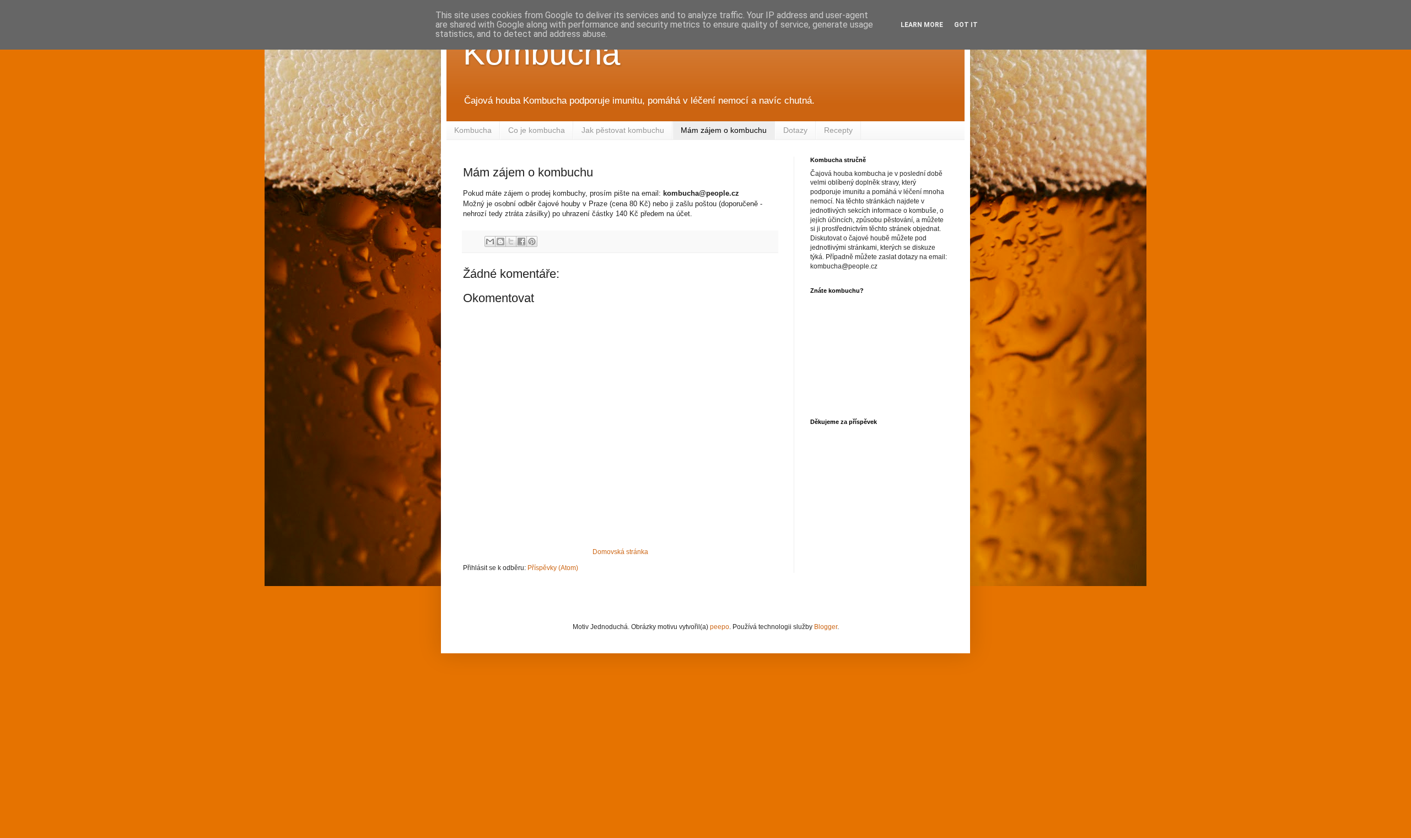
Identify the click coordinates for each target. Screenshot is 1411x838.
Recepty (838, 130)
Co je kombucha (536, 130)
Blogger (825, 627)
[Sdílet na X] (510, 241)
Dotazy (795, 130)
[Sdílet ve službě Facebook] (521, 241)
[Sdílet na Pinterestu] (531, 241)
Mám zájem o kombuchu (724, 130)
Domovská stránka (620, 552)
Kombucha (541, 53)
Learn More (922, 25)
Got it (966, 25)
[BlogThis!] (500, 241)
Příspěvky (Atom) (552, 568)
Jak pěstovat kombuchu (622, 130)
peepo (719, 627)
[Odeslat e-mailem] (490, 241)
